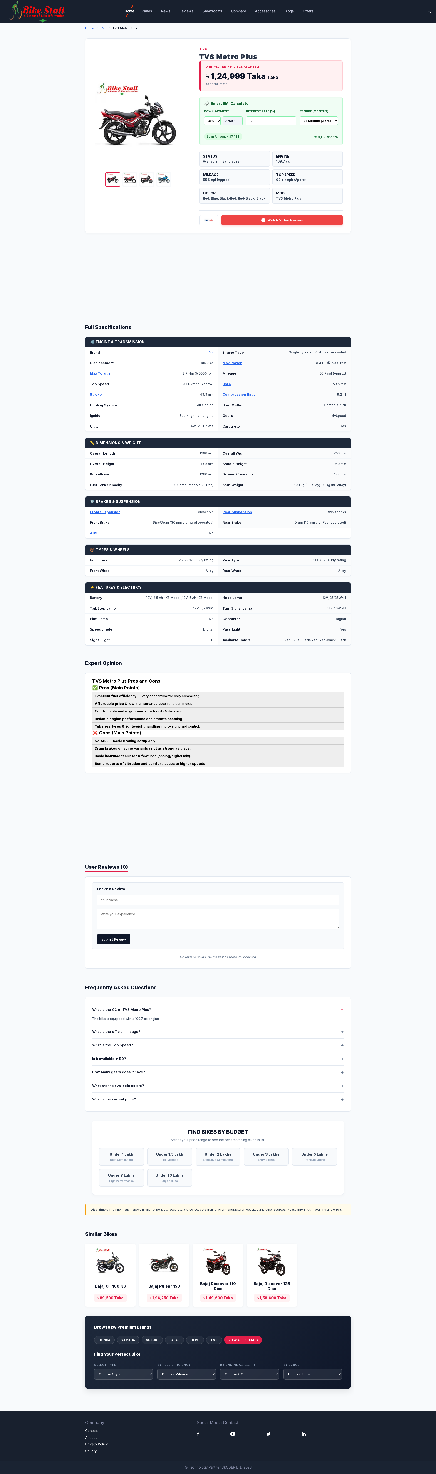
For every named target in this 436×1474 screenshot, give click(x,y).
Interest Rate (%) (260, 111)
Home (129, 11)
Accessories (265, 11)
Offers (308, 11)
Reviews (186, 11)
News (165, 11)
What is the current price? (114, 1099)
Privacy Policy (96, 1444)
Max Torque (100, 373)
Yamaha (128, 1340)
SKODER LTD (232, 1467)
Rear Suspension (237, 512)
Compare (238, 11)
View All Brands (243, 1340)
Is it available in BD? (109, 1058)
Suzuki (152, 1340)
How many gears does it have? (118, 1072)
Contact (91, 1431)
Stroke (96, 394)
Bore (227, 384)
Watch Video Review (285, 220)
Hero (195, 1340)
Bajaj (174, 1340)
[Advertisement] (218, 274)
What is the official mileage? (116, 1031)
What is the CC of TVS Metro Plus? (121, 1009)
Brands (146, 11)
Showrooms (212, 11)
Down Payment (216, 111)
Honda (104, 1340)
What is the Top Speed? (112, 1045)
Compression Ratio (239, 394)
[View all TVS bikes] (208, 220)
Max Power (232, 363)
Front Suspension (105, 512)
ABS (93, 533)
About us (92, 1437)
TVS (103, 28)
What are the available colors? (118, 1086)
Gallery (91, 1451)
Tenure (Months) (314, 111)
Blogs (289, 11)
